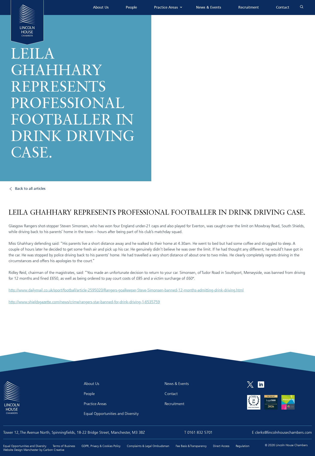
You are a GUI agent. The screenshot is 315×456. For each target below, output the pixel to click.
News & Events (208, 7)
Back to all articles (30, 189)
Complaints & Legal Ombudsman (148, 446)
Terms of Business (64, 446)
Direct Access (221, 446)
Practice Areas (166, 7)
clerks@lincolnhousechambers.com (283, 432)
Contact (282, 7)
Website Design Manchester (21, 450)
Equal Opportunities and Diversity (111, 413)
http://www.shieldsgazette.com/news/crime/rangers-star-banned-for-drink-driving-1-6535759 (84, 301)
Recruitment (248, 7)
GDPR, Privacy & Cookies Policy (100, 446)
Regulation (242, 446)
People (131, 7)
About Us (101, 7)
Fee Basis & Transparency (191, 446)
